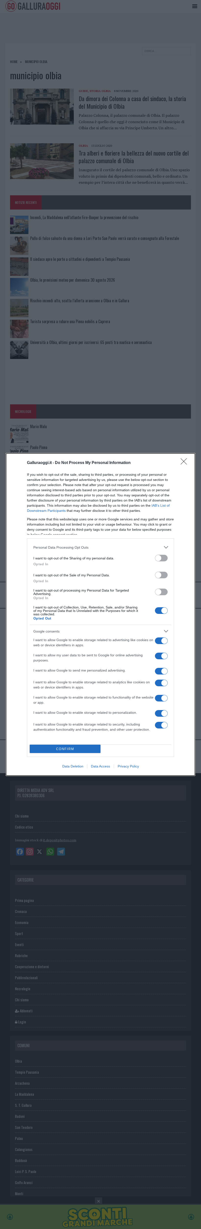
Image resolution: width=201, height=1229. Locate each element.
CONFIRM (65, 749)
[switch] (161, 558)
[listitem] (100, 547)
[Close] (185, 463)
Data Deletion (72, 766)
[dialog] (100, 614)
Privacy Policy (128, 766)
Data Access (100, 766)
